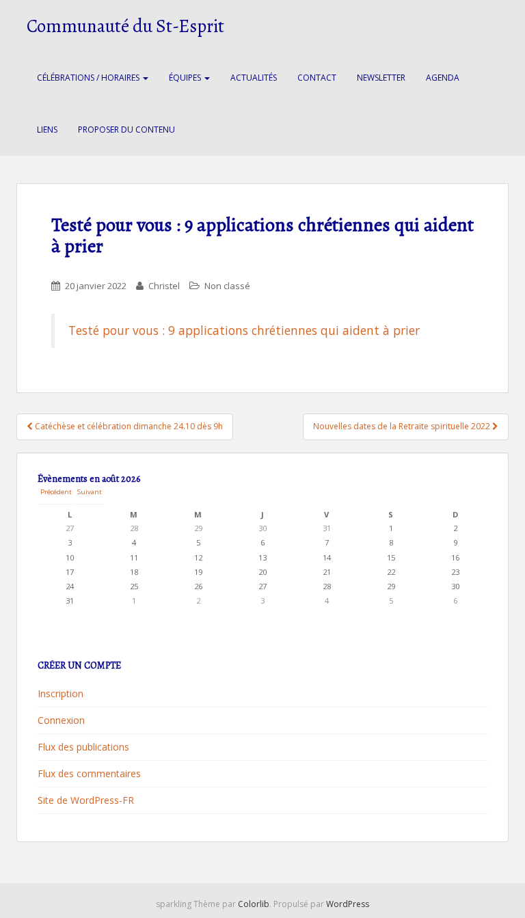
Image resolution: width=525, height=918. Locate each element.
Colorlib (253, 904)
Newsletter (381, 77)
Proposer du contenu (126, 129)
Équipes (186, 77)
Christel (164, 286)
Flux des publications (83, 746)
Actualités (253, 77)
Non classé (227, 286)
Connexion (61, 720)
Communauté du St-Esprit (125, 26)
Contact (316, 77)
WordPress (347, 904)
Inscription (60, 693)
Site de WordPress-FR (86, 800)
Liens (47, 129)
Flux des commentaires (89, 773)
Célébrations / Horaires (89, 77)
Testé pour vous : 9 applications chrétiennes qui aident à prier (244, 330)
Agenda (442, 77)
